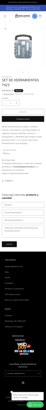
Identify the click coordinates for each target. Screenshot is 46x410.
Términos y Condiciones (14, 289)
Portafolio (9, 283)
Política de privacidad (33, 401)
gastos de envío (8, 94)
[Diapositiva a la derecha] (28, 72)
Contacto (8, 315)
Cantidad (5, 98)
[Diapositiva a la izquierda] (17, 72)
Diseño (7, 277)
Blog (6, 272)
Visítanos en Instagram (14, 326)
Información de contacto (16, 401)
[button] (5, 16)
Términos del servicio (24, 405)
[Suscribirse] (38, 373)
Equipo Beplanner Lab (14, 266)
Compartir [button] (9, 181)
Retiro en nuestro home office (17, 300)
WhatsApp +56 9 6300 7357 (15, 321)
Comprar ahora (23, 119)
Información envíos (12, 294)
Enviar (9, 244)
